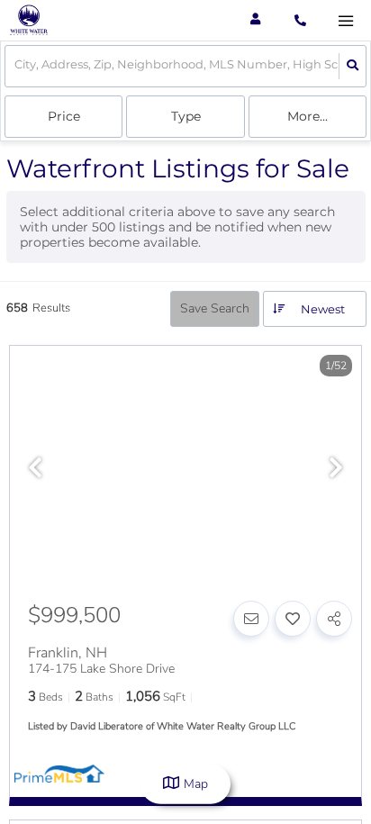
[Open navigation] (345, 21)
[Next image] (336, 469)
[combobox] (15, 66)
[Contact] (251, 619)
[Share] (334, 619)
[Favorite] (293, 619)
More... (307, 116)
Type (186, 116)
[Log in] (255, 20)
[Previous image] (35, 469)
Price (64, 116)
